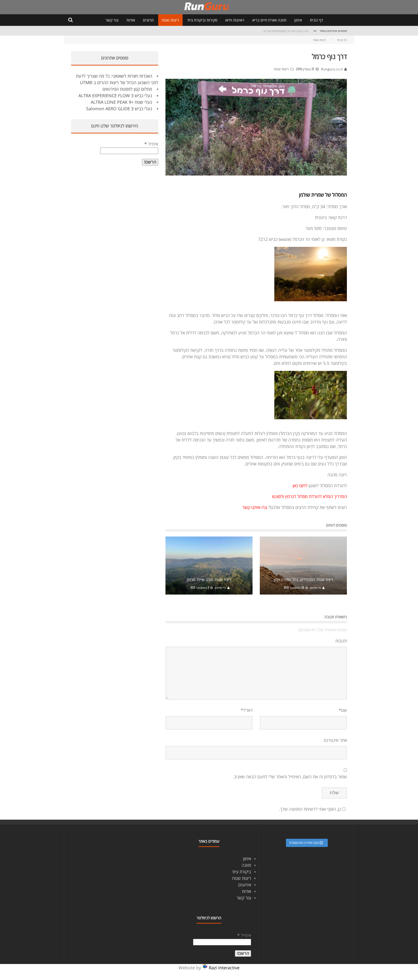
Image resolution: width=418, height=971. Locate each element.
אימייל (151, 144)
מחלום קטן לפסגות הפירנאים (127, 89)
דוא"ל (247, 710)
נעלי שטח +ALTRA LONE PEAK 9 (121, 102)
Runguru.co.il (332, 69)
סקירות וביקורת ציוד (202, 20)
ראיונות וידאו (234, 20)
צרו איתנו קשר (254, 507)
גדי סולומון (315, 587)
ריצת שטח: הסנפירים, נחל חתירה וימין (303, 579)
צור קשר (112, 20)
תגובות (341, 641)
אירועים (244, 885)
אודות (131, 20)
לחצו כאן (301, 485)
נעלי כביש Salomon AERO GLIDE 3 (119, 108)
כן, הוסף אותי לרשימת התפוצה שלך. (310, 809)
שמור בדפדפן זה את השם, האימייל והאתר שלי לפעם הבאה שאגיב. (290, 777)
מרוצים (148, 20)
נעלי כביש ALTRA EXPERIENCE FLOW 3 (286, 31)
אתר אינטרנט (335, 740)
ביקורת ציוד (241, 872)
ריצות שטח (170, 20)
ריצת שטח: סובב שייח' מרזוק (209, 579)
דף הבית (316, 20)
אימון (298, 20)
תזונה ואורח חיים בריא (269, 20)
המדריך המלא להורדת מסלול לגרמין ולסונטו (309, 496)
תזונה (246, 865)
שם (343, 710)
